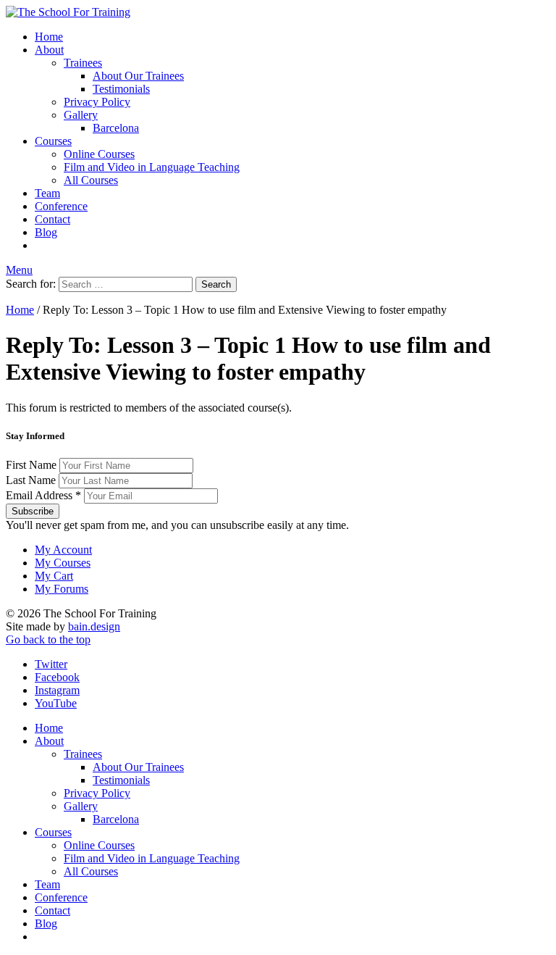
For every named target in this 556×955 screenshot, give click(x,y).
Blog (46, 232)
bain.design (94, 626)
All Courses (91, 180)
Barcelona (116, 128)
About (49, 49)
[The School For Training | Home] (68, 12)
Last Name (32, 480)
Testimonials (121, 89)
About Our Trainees (138, 76)
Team (47, 193)
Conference (61, 206)
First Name (32, 465)
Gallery (81, 115)
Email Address (43, 495)
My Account (63, 549)
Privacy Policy (97, 102)
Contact (52, 219)
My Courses (62, 562)
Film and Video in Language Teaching (152, 167)
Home (49, 36)
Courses (53, 141)
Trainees (83, 63)
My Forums (61, 589)
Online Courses (99, 154)
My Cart (54, 576)
